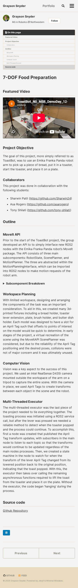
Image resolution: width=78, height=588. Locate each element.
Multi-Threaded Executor (14, 63)
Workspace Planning (13, 56)
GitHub (10, 575)
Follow (54, 20)
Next (57, 553)
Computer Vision (12, 59)
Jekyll (41, 580)
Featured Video (11, 37)
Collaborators (11, 45)
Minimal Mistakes (54, 580)
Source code (10, 67)
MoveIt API (10, 52)
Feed (24, 575)
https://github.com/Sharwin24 (50, 198)
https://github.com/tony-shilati (49, 210)
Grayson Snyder (14, 6)
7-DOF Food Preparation (30, 77)
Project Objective (12, 41)
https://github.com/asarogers (48, 204)
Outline (8, 49)
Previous (21, 553)
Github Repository (15, 510)
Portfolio (49, 6)
